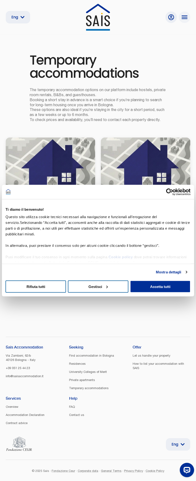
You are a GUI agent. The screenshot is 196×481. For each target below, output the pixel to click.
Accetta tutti (160, 286)
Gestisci (95, 286)
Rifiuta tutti (36, 286)
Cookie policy (121, 257)
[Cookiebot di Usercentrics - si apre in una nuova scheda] (170, 191)
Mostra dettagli (168, 272)
